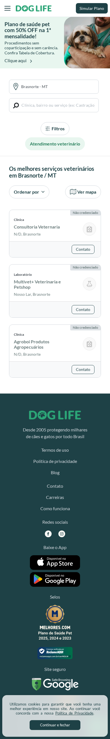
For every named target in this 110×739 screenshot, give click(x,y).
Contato (55, 486)
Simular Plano (92, 8)
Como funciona (55, 508)
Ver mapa (86, 191)
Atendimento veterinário (55, 143)
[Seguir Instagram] (61, 533)
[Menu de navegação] (7, 8)
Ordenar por (27, 191)
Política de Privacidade (74, 713)
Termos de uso (55, 450)
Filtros (58, 128)
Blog (55, 472)
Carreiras (55, 497)
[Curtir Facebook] (48, 533)
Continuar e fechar (55, 725)
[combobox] (58, 86)
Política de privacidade (55, 461)
